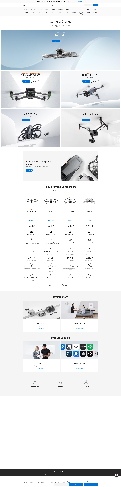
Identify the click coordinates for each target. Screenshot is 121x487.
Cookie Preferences (52, 481)
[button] (60, 23)
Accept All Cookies (91, 484)
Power (42, 5)
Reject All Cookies (76, 484)
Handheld (38, 5)
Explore (53, 5)
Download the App (79, 1)
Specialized (47, 5)
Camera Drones (31, 5)
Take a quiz (29, 170)
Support (57, 5)
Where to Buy (63, 5)
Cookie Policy (70, 482)
